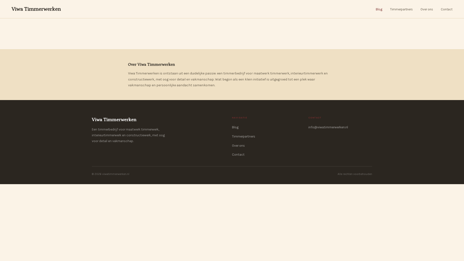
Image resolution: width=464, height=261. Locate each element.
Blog (379, 9)
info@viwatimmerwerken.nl (328, 127)
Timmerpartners (401, 9)
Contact (446, 9)
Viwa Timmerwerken (36, 9)
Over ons (426, 9)
